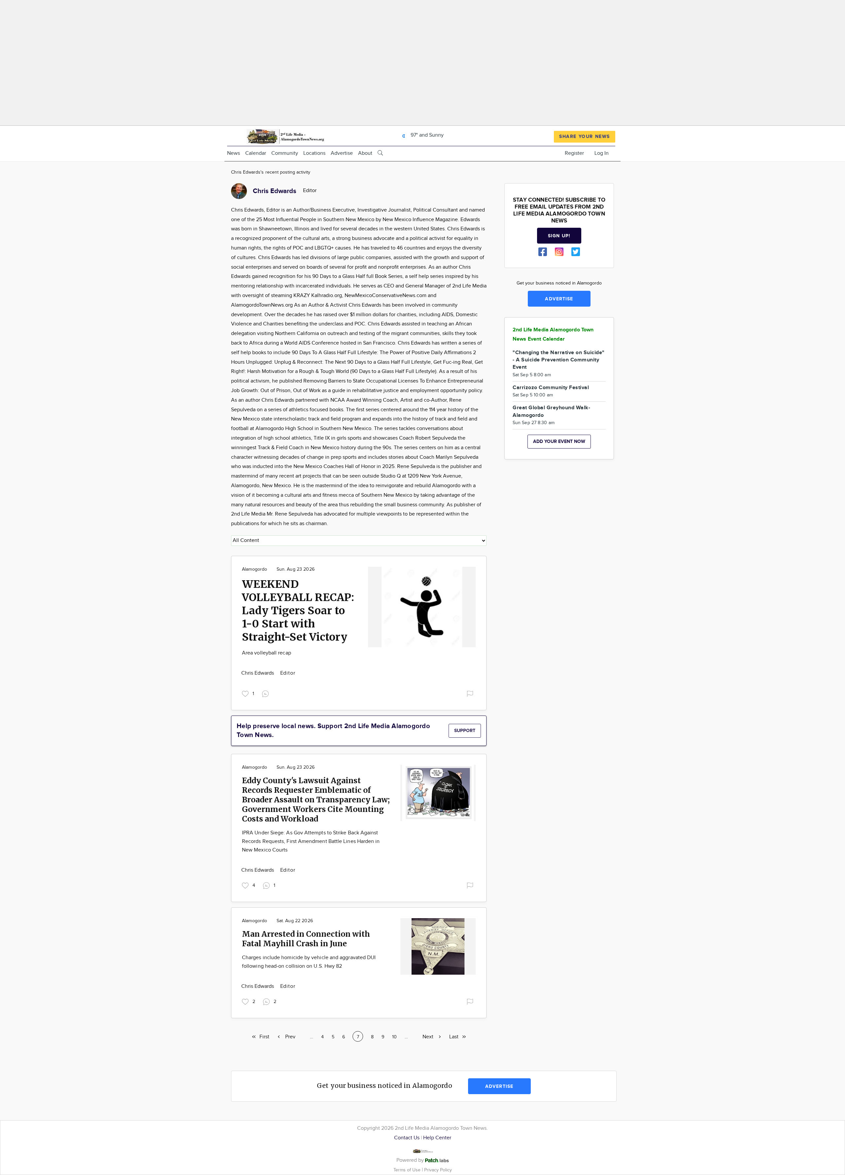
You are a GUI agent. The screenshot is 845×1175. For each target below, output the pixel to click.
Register (574, 153)
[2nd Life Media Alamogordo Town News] (285, 135)
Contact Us (407, 1138)
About (365, 153)
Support (464, 730)
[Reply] (266, 693)
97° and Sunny (426, 135)
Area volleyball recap (266, 653)
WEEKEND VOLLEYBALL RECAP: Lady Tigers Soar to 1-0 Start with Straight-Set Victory (298, 611)
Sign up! (559, 236)
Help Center (437, 1138)
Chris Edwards (258, 673)
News (233, 153)
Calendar (255, 153)
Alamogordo (254, 569)
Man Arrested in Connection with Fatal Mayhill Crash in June (306, 938)
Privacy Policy (438, 1170)
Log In (601, 153)
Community (284, 153)
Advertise (342, 153)
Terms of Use (407, 1170)
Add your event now (559, 441)
